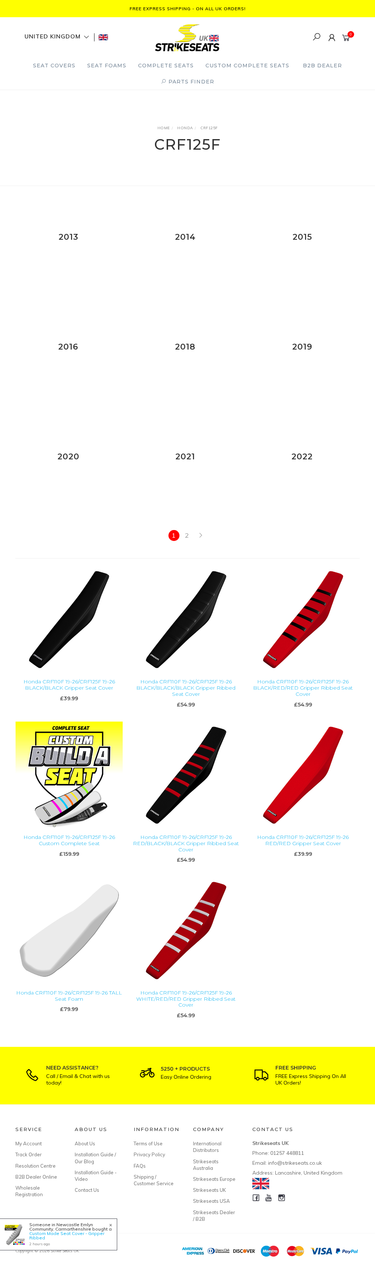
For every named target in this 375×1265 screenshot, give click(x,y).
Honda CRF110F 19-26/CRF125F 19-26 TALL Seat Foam (69, 995)
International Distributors (207, 1147)
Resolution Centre (35, 1166)
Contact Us (87, 1190)
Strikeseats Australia (206, 1164)
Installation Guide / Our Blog (95, 1158)
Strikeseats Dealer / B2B (214, 1215)
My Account (28, 1143)
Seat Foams (106, 65)
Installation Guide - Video (96, 1175)
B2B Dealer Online (36, 1177)
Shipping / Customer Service (154, 1180)
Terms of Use (148, 1143)
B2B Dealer (322, 65)
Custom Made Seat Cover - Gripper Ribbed (66, 1235)
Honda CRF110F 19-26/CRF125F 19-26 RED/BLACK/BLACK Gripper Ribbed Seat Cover (186, 843)
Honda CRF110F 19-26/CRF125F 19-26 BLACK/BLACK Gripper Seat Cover (69, 684)
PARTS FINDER (190, 81)
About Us (85, 1143)
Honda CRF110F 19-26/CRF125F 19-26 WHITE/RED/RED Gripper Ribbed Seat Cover (185, 998)
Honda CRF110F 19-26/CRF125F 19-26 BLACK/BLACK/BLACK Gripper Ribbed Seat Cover (185, 687)
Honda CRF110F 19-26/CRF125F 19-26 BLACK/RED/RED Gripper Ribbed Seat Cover (303, 687)
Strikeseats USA (211, 1201)
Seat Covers (54, 65)
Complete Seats (166, 65)
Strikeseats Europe (214, 1179)
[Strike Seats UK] (187, 37)
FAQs (140, 1166)
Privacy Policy (149, 1154)
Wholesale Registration (29, 1191)
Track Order (28, 1154)
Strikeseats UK (209, 1190)
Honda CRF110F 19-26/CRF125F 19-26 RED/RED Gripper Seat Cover (303, 840)
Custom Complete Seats (247, 65)
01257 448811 (287, 1153)
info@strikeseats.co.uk (295, 1163)
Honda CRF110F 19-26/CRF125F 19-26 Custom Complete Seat (69, 840)
